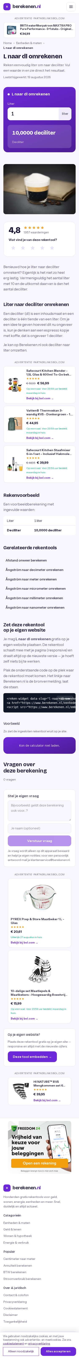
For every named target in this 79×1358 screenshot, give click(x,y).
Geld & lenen (12, 1229)
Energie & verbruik (16, 1242)
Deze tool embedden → (32, 1057)
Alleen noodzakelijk (21, 1351)
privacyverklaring (39, 1343)
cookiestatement (13, 1343)
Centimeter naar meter (19, 1259)
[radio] (13, 248)
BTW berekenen (14, 1272)
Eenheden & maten (29, 43)
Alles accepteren (58, 1351)
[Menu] (71, 6)
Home (7, 43)
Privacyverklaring (15, 1302)
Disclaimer (10, 1315)
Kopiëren (65, 698)
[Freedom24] (39, 1147)
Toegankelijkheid (15, 1321)
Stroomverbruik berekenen (22, 1279)
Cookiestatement (15, 1308)
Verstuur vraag (39, 841)
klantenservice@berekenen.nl (50, 860)
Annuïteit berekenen (17, 1265)
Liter (11, 103)
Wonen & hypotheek (17, 1236)
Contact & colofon (16, 1295)
